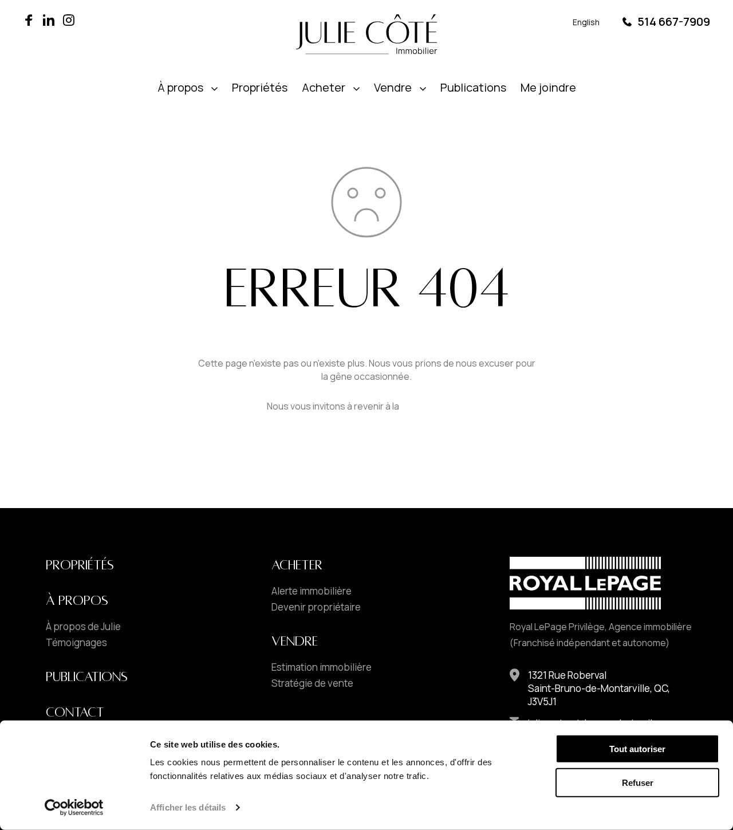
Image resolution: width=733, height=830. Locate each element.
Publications (473, 87)
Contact (75, 712)
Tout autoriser (637, 749)
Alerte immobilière (311, 591)
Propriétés (259, 87)
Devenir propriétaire (316, 607)
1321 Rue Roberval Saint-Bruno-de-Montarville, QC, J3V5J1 (599, 688)
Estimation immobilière (321, 667)
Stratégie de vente (312, 683)
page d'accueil (434, 406)
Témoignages (76, 643)
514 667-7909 (673, 21)
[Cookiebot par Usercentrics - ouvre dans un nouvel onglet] (74, 807)
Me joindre (548, 87)
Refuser (637, 783)
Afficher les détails (188, 807)
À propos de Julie (83, 626)
